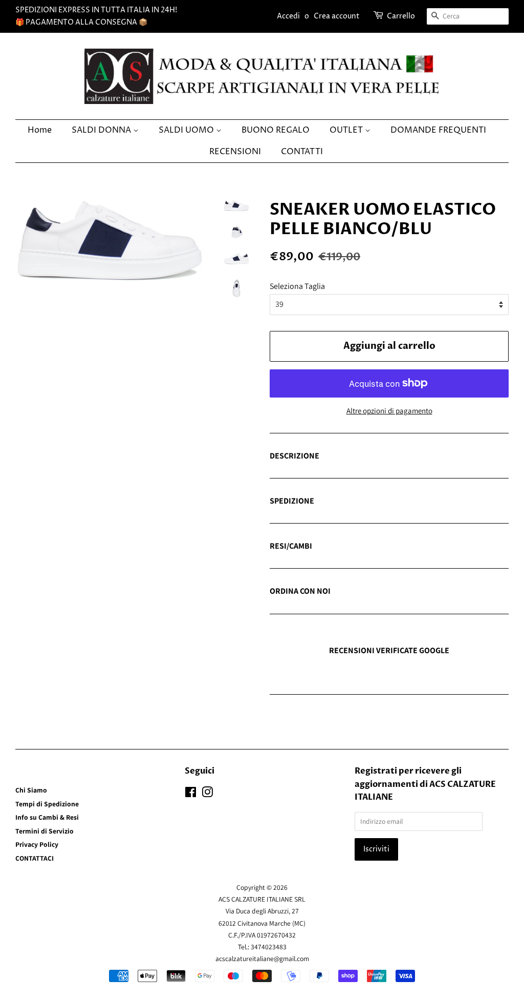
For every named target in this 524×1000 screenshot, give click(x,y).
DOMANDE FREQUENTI (438, 130)
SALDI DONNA (102, 130)
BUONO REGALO (276, 130)
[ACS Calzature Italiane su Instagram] (207, 794)
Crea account (337, 16)
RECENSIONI (235, 151)
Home (40, 130)
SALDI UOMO (187, 130)
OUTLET (347, 130)
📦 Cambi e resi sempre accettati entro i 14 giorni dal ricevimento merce (379, 546)
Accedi (288, 16)
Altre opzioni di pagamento (389, 410)
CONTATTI (302, 151)
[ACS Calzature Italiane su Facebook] (190, 794)
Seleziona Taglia (297, 286)
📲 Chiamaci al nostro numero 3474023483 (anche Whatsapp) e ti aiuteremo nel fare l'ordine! (381, 592)
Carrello (401, 16)
